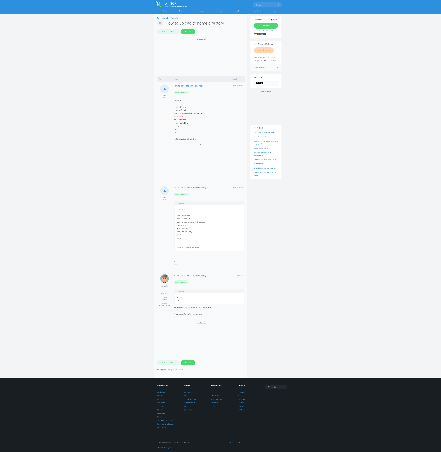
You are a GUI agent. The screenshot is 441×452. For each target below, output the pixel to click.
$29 (259, 30)
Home (165, 11)
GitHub (213, 392)
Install (237, 11)
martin (164, 285)
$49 (263, 30)
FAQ (185, 396)
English (274, 387)
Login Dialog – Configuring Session (264, 132)
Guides (159, 396)
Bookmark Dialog (259, 164)
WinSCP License (234, 442)
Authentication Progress (261, 148)
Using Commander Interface (262, 137)
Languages (161, 413)
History (186, 406)
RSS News (241, 410)
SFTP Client (161, 403)
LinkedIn (241, 406)
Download (219, 11)
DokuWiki (214, 403)
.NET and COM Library (164, 420)
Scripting (160, 417)
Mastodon (241, 399)
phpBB (213, 406)
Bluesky (240, 403)
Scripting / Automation (171, 18)
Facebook (241, 392)
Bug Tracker (188, 410)
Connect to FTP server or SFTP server (265, 159)
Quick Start (161, 392)
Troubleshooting (190, 399)
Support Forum (189, 403)
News (181, 11)
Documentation (256, 11)
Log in (188, 31)
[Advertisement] (201, 56)
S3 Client (160, 410)
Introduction (199, 11)
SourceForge (215, 396)
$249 (271, 30)
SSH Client (160, 406)
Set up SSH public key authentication (265, 168)
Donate (266, 26)
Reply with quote (181, 92)
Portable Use (161, 428)
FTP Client (160, 399)
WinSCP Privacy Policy (165, 448)
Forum (275, 11)
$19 (255, 30)
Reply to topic (168, 31)
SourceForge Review (260, 68)
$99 (267, 30)
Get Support (188, 392)
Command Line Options (165, 424)
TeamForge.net (216, 399)
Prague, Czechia (164, 305)
